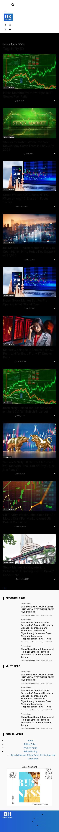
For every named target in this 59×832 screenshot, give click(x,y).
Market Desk (8, 100)
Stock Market (9, 88)
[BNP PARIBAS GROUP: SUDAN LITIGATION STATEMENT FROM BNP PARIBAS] (11, 609)
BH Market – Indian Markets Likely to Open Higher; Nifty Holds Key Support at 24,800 (29, 251)
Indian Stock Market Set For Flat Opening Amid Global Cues (25, 302)
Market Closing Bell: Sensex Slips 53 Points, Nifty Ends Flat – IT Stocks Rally (28, 353)
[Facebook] (5, 25)
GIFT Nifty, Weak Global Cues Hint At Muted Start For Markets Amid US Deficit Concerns (29, 518)
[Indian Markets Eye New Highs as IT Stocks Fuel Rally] (29, 71)
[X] (5, 29)
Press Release (26, 603)
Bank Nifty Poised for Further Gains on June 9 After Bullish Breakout (27, 409)
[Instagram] (10, 25)
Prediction (7, 403)
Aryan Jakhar (8, 206)
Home (5, 44)
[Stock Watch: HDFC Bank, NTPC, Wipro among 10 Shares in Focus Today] (29, 176)
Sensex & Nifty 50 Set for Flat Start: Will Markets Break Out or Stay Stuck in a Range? (29, 465)
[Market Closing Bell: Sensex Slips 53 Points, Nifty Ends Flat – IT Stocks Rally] (29, 331)
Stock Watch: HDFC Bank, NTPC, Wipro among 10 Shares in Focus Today (26, 198)
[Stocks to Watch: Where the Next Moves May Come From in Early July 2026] (29, 123)
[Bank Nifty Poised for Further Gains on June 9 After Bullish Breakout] (29, 386)
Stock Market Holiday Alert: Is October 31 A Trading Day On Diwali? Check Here (28, 571)
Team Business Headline (13, 154)
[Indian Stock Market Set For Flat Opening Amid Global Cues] (29, 282)
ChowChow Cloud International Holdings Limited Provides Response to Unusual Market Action (37, 653)
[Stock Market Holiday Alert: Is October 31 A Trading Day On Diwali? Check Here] (29, 549)
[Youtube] (10, 29)
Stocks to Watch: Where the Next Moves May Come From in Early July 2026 (28, 145)
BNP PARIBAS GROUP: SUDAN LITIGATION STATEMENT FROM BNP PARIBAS (37, 609)
